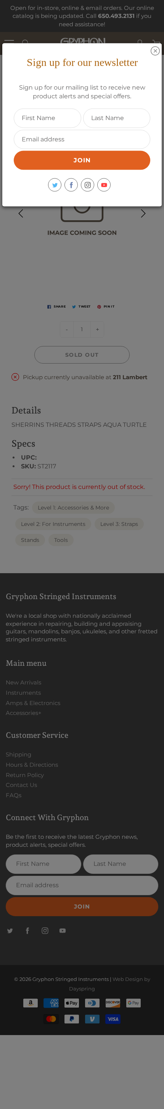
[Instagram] (87, 185)
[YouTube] (104, 185)
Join (82, 160)
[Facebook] (71, 185)
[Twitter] (54, 185)
